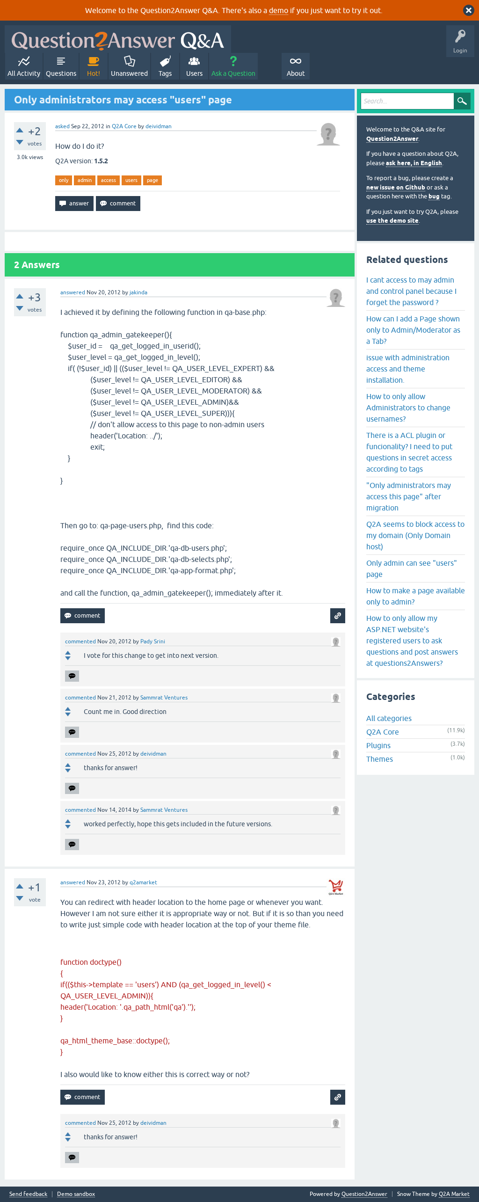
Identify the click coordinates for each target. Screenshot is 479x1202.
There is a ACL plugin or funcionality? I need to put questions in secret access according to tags (409, 452)
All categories (389, 718)
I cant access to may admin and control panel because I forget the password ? (411, 291)
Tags (165, 73)
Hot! (93, 73)
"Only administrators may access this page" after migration (408, 496)
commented (80, 641)
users (131, 180)
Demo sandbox (76, 1194)
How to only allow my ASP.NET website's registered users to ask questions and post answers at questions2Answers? (412, 640)
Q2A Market (454, 1194)
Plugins (378, 745)
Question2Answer (392, 138)
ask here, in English (414, 163)
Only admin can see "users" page (411, 568)
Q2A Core (124, 126)
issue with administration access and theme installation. (408, 368)
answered (72, 292)
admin (85, 180)
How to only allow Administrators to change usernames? (408, 407)
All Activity (23, 73)
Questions (61, 73)
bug (434, 196)
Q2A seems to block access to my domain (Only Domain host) (415, 535)
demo (278, 10)
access (108, 180)
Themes (379, 759)
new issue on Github (395, 187)
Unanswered (129, 73)
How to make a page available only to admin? (415, 596)
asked (62, 126)
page (152, 180)
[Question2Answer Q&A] (118, 39)
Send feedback (28, 1194)
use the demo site (392, 220)
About (296, 73)
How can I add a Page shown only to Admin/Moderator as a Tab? (413, 329)
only (63, 180)
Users (194, 73)
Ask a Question (233, 73)
